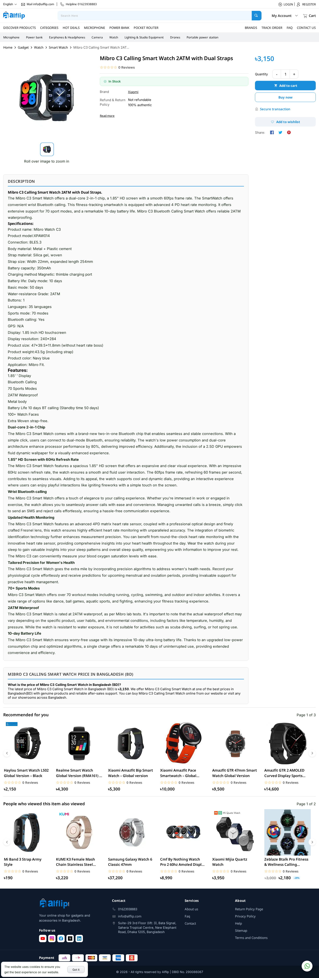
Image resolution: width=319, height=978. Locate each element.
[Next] (312, 753)
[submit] (256, 15)
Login (288, 4)
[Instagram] (52, 938)
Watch (113, 37)
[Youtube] (42, 938)
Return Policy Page (249, 909)
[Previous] (6, 753)
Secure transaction (275, 109)
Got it (76, 969)
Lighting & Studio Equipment (144, 37)
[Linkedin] (79, 938)
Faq (187, 916)
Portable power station (202, 37)
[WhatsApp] (307, 966)
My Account (281, 15)
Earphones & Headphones (67, 37)
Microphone (11, 37)
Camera (97, 37)
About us (191, 909)
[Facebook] (61, 938)
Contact (190, 923)
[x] (70, 938)
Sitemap (241, 930)
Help (238, 923)
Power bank (34, 37)
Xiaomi (133, 92)
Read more (107, 116)
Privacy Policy (245, 916)
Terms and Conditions (251, 937)
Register (309, 4)
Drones (175, 37)
